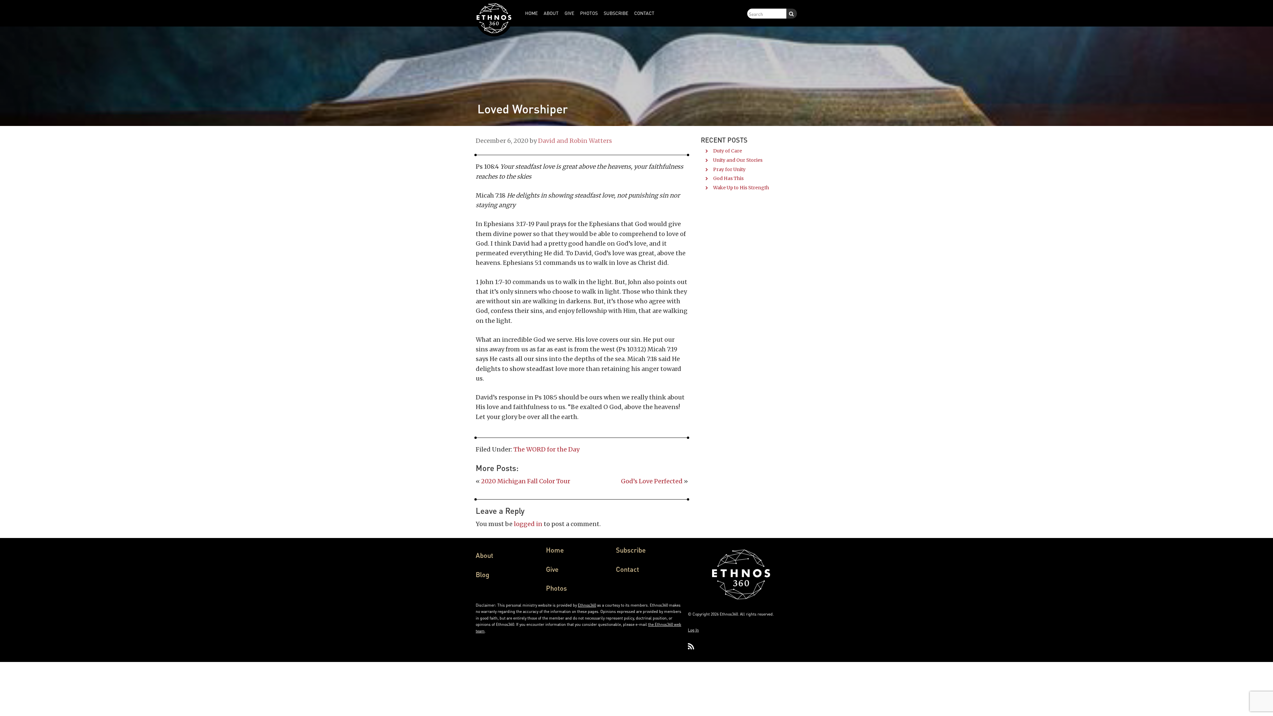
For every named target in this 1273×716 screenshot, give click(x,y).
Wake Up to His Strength (741, 188)
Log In (693, 629)
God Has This (728, 178)
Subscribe (631, 550)
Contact (627, 569)
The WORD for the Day (546, 449)
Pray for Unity (729, 169)
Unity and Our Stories (737, 160)
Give (552, 569)
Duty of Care (727, 151)
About (484, 555)
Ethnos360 (587, 605)
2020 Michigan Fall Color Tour (525, 481)
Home (555, 550)
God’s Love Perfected (652, 481)
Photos (556, 588)
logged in (528, 524)
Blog (482, 574)
